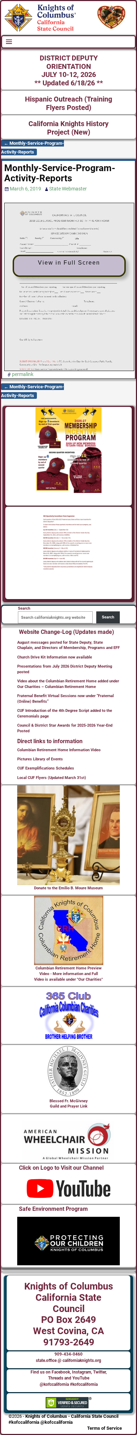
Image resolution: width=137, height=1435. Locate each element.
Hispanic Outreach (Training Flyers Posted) (68, 103)
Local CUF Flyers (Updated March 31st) (51, 777)
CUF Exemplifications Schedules (45, 768)
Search (108, 617)
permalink (22, 374)
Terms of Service (104, 1428)
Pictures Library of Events (40, 759)
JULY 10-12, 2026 (68, 75)
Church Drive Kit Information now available (54, 657)
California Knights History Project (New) (68, 128)
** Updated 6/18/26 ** (68, 83)
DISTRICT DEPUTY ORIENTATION (69, 62)
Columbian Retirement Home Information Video (58, 750)
